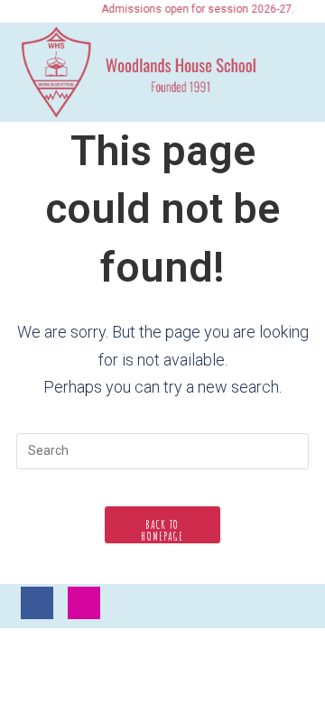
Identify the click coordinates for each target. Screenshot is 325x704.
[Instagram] (84, 603)
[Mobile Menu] (301, 70)
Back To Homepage (162, 530)
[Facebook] (37, 603)
